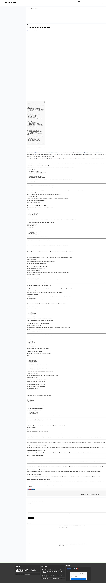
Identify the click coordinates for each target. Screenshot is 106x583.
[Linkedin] (34, 489)
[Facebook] (32, 489)
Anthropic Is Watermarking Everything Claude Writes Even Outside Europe (72, 525)
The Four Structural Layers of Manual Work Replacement (35, 110)
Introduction (29, 103)
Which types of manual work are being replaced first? (34, 137)
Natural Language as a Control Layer (32, 115)
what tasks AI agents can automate (52, 152)
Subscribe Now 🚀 (79, 578)
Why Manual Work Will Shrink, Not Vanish (33, 130)
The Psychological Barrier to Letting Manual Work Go (34, 124)
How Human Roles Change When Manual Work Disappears (35, 125)
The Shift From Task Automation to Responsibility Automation (35, 109)
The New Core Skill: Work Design (31, 126)
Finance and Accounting (31, 121)
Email (70, 513)
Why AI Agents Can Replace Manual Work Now (33, 114)
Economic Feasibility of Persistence (32, 117)
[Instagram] (28, 489)
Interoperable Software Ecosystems (32, 116)
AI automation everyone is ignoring (84, 152)
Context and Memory (30, 111)
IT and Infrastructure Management (32, 122)
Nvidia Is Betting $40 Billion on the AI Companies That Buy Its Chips (52, 578)
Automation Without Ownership (32, 107)
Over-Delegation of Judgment (31, 129)
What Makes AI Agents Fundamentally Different (33, 108)
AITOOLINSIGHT (27, 574)
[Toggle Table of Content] (43, 102)
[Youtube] (30, 489)
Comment (29, 503)
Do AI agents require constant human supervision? (34, 140)
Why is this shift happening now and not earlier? (34, 139)
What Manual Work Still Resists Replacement (33, 123)
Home (28, 8)
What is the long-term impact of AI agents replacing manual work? (36, 143)
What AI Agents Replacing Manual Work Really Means (34, 133)
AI (78, 2)
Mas (60, 527)
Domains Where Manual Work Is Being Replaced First (34, 118)
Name (29, 513)
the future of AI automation (98, 152)
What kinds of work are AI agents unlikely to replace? (34, 138)
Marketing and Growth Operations (32, 120)
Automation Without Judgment (32, 106)
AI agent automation (37, 152)
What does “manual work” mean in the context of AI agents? (35, 135)
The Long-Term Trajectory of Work (32, 132)
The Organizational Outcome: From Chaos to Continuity (34, 131)
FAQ (28, 134)
